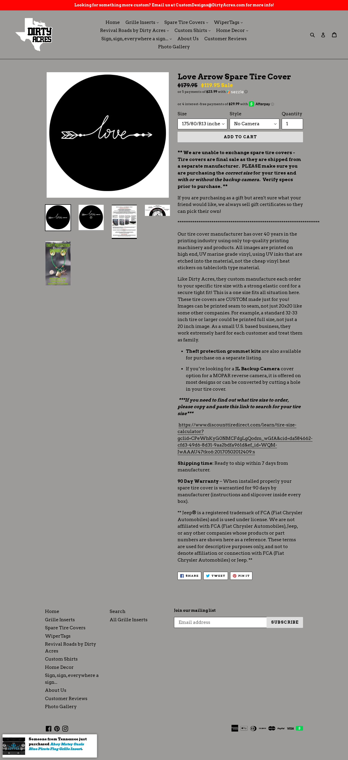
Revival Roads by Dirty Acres (135, 30)
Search (117, 611)
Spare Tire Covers (187, 22)
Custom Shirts (193, 30)
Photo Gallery (174, 46)
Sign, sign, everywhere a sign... (137, 38)
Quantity (292, 113)
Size (182, 113)
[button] (240, 91)
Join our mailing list (195, 610)
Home (113, 22)
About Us (188, 38)
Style (235, 113)
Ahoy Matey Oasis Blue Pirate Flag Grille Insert (56, 747)
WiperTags (229, 22)
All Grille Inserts (128, 619)
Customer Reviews (225, 38)
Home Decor (233, 30)
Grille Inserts (143, 22)
